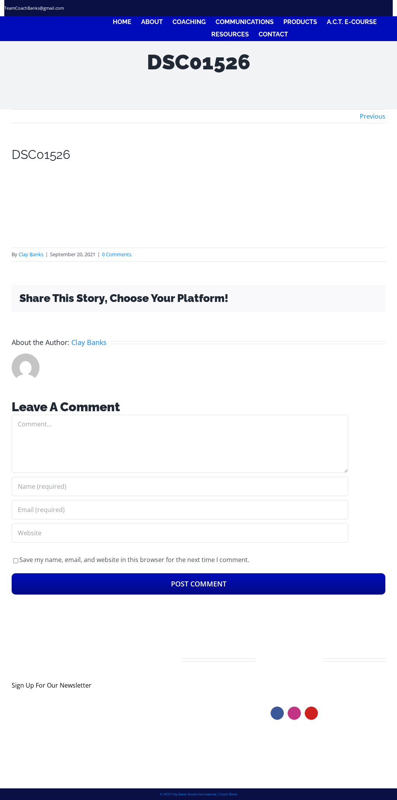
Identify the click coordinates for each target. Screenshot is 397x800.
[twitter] (348, 8)
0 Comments (116, 254)
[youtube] (311, 713)
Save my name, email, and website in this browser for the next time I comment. (134, 559)
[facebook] (334, 8)
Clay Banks (31, 254)
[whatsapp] (390, 8)
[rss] (376, 8)
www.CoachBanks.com (318, 682)
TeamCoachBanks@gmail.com (34, 8)
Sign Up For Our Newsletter (51, 685)
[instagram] (362, 8)
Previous (372, 116)
